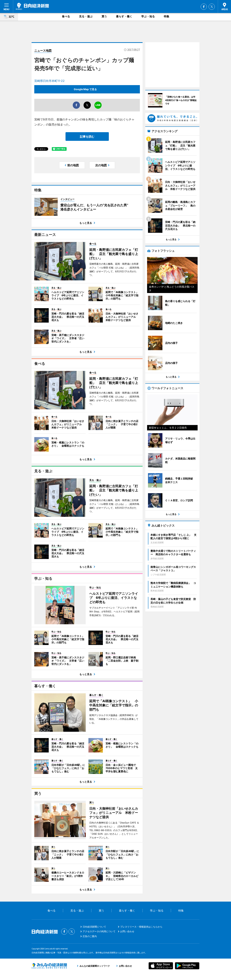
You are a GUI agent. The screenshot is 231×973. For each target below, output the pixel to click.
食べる (66, 16)
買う (104, 16)
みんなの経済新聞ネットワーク (49, 965)
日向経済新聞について (94, 926)
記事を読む (87, 136)
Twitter (212, 7)
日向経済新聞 (32, 6)
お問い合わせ (127, 931)
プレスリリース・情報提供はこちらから (141, 926)
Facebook (204, 7)
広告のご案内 (90, 936)
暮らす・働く (124, 16)
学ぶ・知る (148, 16)
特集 (166, 16)
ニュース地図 (43, 50)
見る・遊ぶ (86, 16)
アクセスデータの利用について (99, 931)
